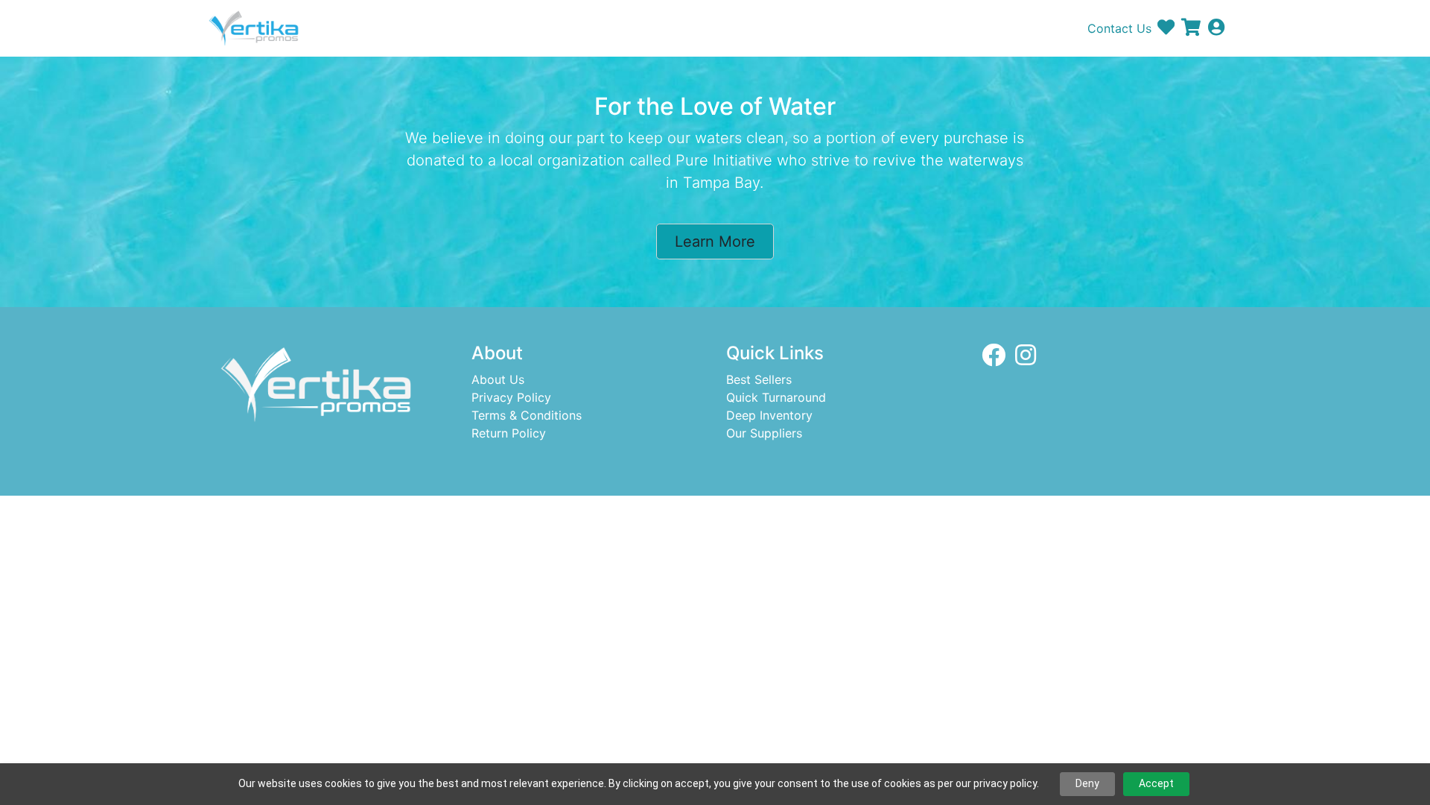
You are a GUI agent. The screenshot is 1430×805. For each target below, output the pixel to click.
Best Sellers (759, 379)
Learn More (715, 241)
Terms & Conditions (526, 415)
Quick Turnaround (776, 397)
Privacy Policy (511, 397)
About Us (497, 379)
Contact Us (1119, 28)
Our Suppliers (764, 433)
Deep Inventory (769, 415)
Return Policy (508, 433)
